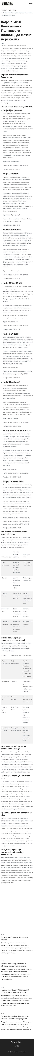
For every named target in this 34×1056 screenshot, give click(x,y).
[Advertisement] (17, 913)
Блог (30, 3)
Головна (14, 1042)
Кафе (2, 43)
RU (18, 1046)
